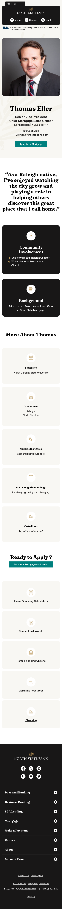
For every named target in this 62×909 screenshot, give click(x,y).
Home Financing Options (31, 660)
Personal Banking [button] (17, 792)
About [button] (9, 849)
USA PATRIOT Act (19, 884)
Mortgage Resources (31, 690)
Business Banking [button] (17, 802)
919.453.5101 (31, 130)
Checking (31, 720)
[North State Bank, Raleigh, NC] (31, 10)
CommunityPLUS (37, 876)
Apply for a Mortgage (33, 144)
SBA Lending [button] (14, 811)
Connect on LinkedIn (31, 631)
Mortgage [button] (12, 821)
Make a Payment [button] (16, 830)
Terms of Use (44, 884)
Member (9, 889)
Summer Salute (23, 876)
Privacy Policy (33, 884)
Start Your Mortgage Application (33, 564)
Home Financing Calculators (31, 601)
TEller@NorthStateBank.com (31, 134)
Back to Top (31, 897)
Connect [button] (11, 840)
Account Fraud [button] (15, 859)
